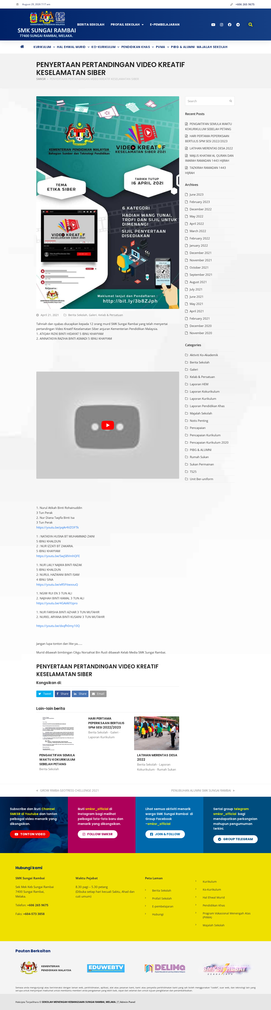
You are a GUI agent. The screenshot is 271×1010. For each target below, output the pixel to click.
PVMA (160, 47)
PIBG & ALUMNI (183, 47)
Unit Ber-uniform (201, 479)
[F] (118, 1002)
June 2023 (197, 194)
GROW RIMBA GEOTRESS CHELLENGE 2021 (69, 790)
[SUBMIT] (231, 101)
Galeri (93, 315)
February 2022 (200, 238)
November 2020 (201, 333)
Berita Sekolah (90, 24)
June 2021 (197, 297)
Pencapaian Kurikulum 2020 (209, 442)
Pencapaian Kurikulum (205, 435)
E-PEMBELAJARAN (165, 24)
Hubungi (158, 914)
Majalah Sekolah (212, 47)
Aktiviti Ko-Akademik (204, 355)
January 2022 (199, 245)
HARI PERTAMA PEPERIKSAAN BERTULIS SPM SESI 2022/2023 (106, 723)
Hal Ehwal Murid (71, 47)
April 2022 (197, 224)
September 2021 (201, 275)
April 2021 (197, 311)
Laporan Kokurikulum (205, 391)
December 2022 (201, 209)
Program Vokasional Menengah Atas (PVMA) (227, 915)
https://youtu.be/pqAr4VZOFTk (57, 527)
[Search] (210, 101)
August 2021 (198, 282)
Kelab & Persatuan (110, 315)
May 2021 (196, 304)
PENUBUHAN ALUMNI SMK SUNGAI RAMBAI (201, 790)
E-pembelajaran (162, 906)
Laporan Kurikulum (101, 737)
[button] (250, 24)
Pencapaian (198, 428)
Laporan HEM (199, 384)
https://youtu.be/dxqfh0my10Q (58, 626)
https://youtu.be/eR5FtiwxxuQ (57, 584)
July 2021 (196, 289)
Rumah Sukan (166, 769)
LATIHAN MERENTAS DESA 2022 (157, 757)
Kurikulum (42, 47)
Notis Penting (199, 421)
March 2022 (198, 231)
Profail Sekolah (125, 24)
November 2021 (201, 260)
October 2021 (199, 267)
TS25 (193, 472)
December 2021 (201, 253)
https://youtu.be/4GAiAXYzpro (57, 603)
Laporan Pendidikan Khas (207, 406)
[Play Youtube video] (107, 425)
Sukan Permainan (202, 464)
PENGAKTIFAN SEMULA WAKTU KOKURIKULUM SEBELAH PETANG (57, 759)
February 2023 (200, 202)
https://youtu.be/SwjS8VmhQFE (58, 556)
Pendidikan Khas (135, 47)
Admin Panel (127, 1002)
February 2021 (200, 318)
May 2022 (196, 216)
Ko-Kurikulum (103, 47)
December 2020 (201, 326)
